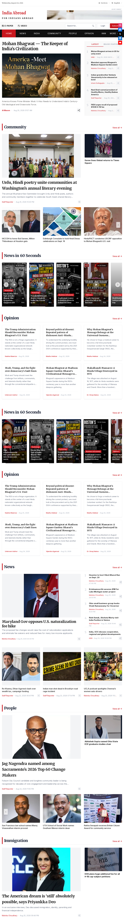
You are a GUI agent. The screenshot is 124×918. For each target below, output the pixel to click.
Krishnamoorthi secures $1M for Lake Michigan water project (104, 590)
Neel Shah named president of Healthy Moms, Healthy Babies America (104, 92)
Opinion (89, 33)
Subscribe (116, 26)
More (113, 33)
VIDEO (24, 26)
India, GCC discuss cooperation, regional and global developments (105, 633)
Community (54, 33)
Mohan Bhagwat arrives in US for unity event (105, 52)
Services (104, 3)
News (23, 33)
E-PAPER (9, 26)
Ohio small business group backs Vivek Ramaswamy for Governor (104, 604)
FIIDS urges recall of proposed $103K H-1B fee (104, 106)
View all (116, 127)
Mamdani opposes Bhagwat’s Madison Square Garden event (104, 63)
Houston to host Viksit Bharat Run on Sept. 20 (104, 576)
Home (9, 33)
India (37, 33)
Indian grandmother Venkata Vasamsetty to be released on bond (104, 77)
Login (103, 26)
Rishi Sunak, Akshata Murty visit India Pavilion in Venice (103, 618)
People (73, 33)
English (117, 3)
